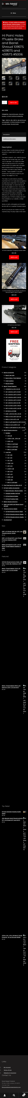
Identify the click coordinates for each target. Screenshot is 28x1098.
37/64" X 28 (10, 468)
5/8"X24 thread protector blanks (15, 517)
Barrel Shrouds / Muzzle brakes (11, 24)
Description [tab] (6, 134)
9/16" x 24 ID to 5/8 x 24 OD (13, 414)
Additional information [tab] (9, 139)
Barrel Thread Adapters (10, 386)
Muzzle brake (15, 124)
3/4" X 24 (9, 466)
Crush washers (10, 381)
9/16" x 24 (10, 441)
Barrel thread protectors (10, 430)
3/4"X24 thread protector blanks (14, 514)
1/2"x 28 (9, 436)
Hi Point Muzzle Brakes (12, 496)
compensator (6, 122)
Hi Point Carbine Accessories (16, 22)
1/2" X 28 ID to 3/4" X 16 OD (13, 392)
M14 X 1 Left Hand (12, 482)
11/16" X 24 (10, 463)
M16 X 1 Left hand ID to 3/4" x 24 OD (15, 427)
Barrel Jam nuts (10, 375)
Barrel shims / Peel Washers (13, 378)
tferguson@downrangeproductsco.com (11, 1087)
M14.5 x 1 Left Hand (12, 447)
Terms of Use (8, 1070)
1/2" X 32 (9, 457)
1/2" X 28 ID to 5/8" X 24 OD (13, 397)
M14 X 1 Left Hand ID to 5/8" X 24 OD (16, 422)
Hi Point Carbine (15, 122)
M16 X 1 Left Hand (12, 449)
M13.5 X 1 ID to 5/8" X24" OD (13, 416)
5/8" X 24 (10, 471)
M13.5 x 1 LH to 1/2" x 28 (12, 419)
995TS (15, 120)
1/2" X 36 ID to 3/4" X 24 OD (13, 400)
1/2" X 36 (9, 460)
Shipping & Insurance (10, 1073)
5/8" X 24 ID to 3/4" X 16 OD (13, 405)
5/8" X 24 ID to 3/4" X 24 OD (13, 408)
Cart (22, 1094)
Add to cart (13, 102)
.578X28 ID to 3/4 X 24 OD (13, 389)
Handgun (8, 433)
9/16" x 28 (10, 477)
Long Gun (8, 452)
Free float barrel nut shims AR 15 (13, 485)
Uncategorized (8, 520)
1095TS (8, 120)
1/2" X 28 (9, 455)
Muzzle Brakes (9, 383)
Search (14, 1095)
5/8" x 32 (9, 474)
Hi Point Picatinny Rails (12, 499)
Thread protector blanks (10, 509)
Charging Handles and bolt (13, 493)
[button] (23, 60)
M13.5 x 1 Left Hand (12, 444)
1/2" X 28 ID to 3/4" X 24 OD (13, 394)
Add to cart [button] (14, 257)
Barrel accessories (9, 372)
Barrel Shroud (22, 120)
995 (12, 120)
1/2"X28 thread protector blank (14, 511)
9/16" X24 (10, 479)
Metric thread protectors (11, 501)
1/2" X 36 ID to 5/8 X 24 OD (13, 403)
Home (6, 22)
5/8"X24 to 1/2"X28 (11, 411)
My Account (7, 1067)
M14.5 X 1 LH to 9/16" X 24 (13, 425)
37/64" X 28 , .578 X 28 (13, 438)
